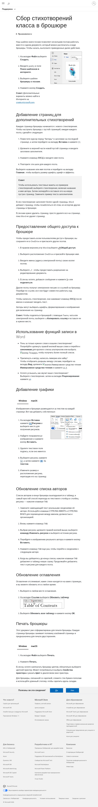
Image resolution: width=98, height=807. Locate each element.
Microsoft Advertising (9, 768)
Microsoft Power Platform (42, 768)
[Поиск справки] (9, 3)
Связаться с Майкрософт (11, 798)
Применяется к (25, 34)
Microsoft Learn (39, 752)
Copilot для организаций (11, 703)
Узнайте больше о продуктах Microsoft (15, 712)
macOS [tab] (34, 400)
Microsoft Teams (8, 777)
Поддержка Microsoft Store (43, 712)
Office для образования (73, 720)
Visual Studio (39, 779)
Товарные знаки (64, 798)
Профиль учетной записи (43, 703)
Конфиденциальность (29, 798)
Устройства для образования (75, 708)
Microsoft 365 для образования (76, 716)
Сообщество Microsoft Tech (43, 760)
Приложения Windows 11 (11, 716)
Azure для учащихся (72, 736)
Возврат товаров (40, 716)
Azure (5, 756)
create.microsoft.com (25, 102)
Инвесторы (70, 766)
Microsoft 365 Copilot (9, 773)
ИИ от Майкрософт (9, 748)
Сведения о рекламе (78, 798)
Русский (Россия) (12, 786)
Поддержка (7, 9)
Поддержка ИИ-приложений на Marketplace (49, 756)
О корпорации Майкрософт (75, 752)
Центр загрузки (39, 708)
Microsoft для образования (75, 703)
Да (56, 690)
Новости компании (72, 756)
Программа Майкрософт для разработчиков (49, 748)
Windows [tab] (23, 400)
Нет (72, 690)
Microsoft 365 (7, 708)
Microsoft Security (8, 752)
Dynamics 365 (7, 760)
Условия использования (47, 798)
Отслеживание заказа (42, 720)
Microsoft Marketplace (42, 764)
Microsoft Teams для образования (77, 712)
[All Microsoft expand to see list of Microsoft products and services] (3, 3)
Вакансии (69, 748)
